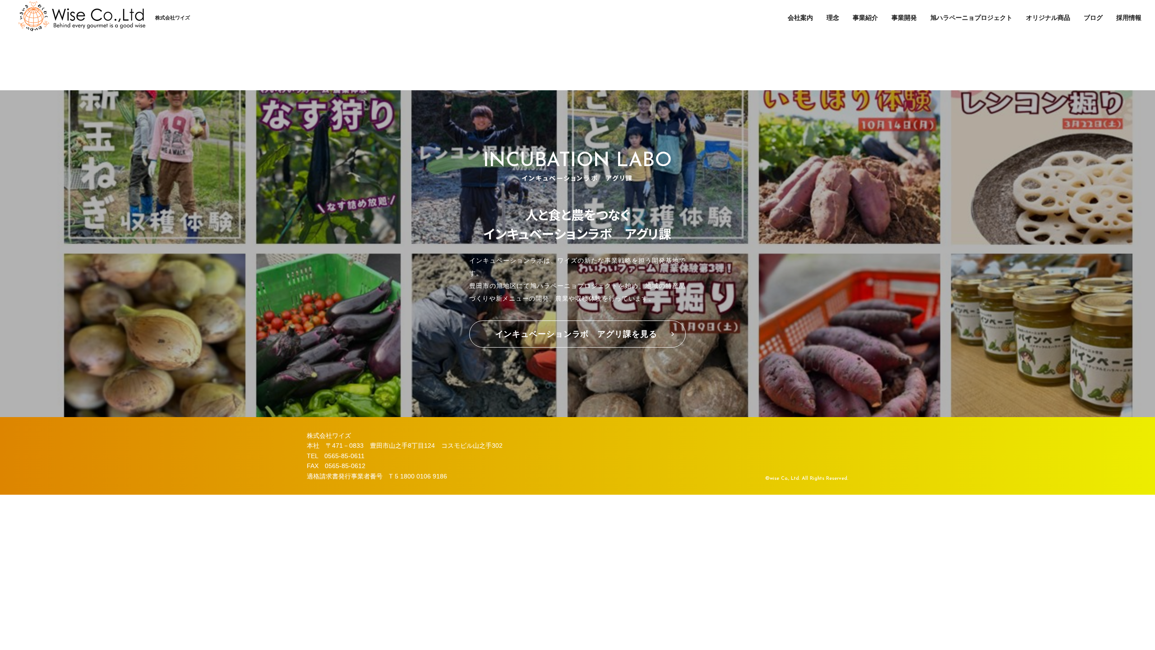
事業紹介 (865, 17)
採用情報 (1128, 17)
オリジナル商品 (1048, 17)
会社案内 (800, 17)
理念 (833, 17)
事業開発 (904, 17)
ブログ (1093, 17)
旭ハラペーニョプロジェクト (971, 17)
